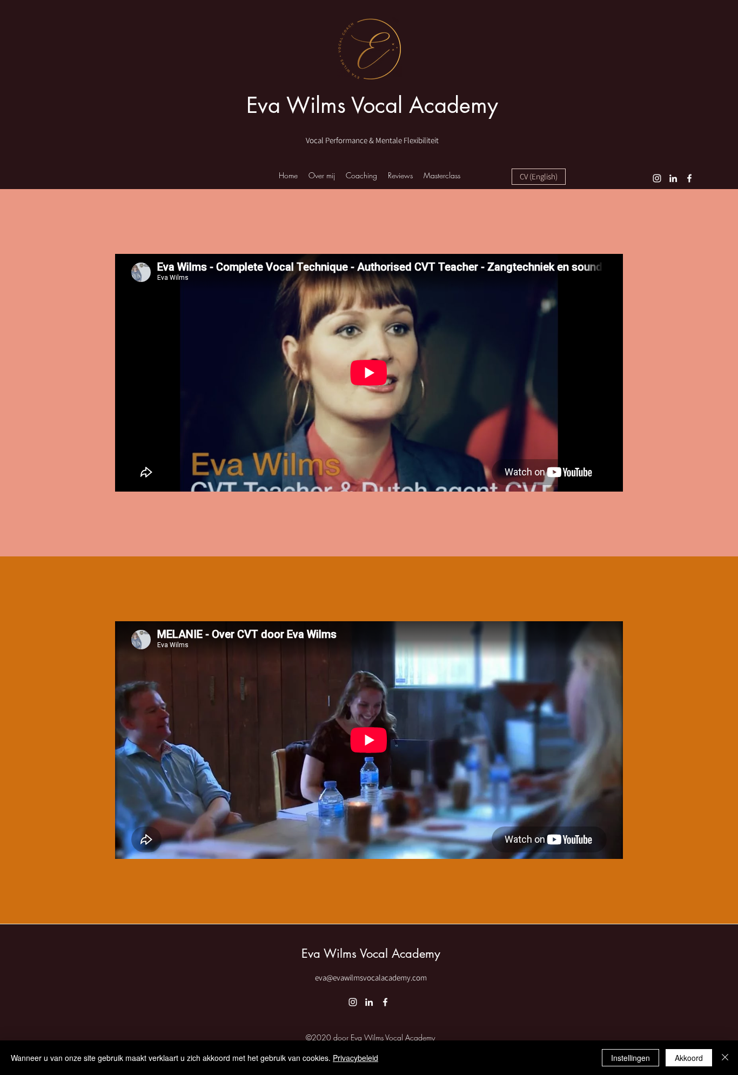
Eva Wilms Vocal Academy (372, 105)
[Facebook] (689, 178)
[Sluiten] (725, 1057)
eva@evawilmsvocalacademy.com (371, 977)
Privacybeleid (355, 1057)
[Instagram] (657, 178)
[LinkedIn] (673, 178)
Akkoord (689, 1057)
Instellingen (630, 1057)
